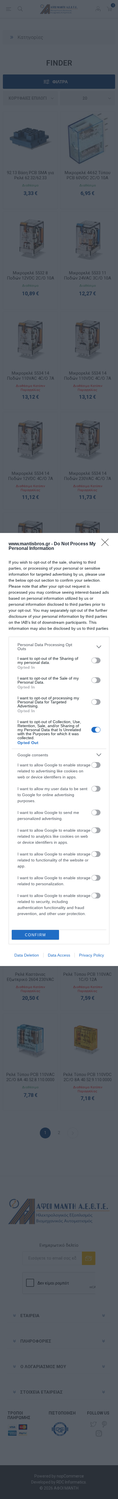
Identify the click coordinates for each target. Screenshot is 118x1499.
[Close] (106, 544)
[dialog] (59, 749)
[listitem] (59, 647)
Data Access (59, 955)
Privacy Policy (91, 955)
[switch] (96, 660)
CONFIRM (35, 935)
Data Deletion (26, 955)
